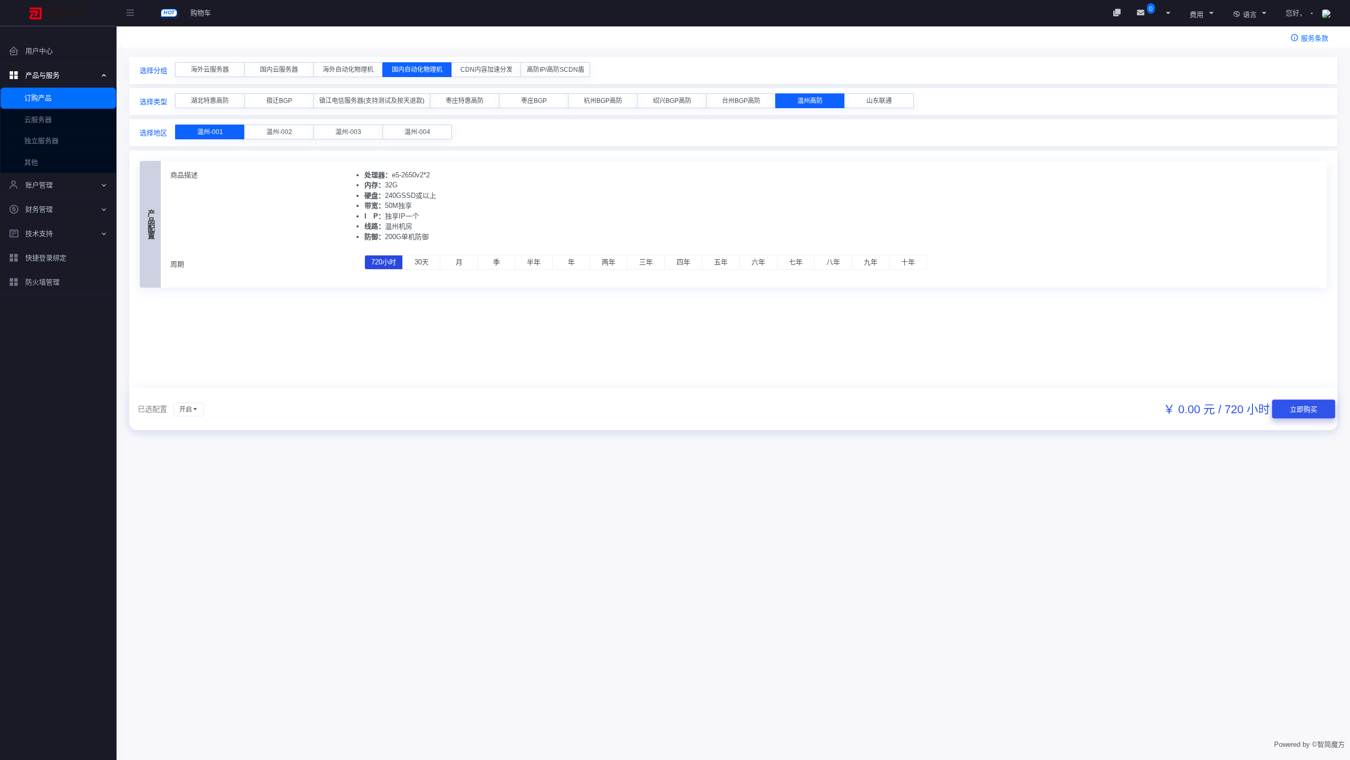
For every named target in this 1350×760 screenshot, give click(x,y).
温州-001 (210, 132)
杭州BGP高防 (603, 100)
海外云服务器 (210, 69)
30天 (421, 262)
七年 (796, 262)
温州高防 (810, 100)
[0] (1142, 13)
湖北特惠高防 (210, 100)
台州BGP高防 (741, 100)
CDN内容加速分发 (486, 69)
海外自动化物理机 (348, 69)
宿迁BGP (279, 100)
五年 (721, 262)
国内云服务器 (279, 69)
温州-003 (348, 132)
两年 (608, 262)
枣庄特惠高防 (465, 100)
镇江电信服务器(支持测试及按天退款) (372, 100)
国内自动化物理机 (417, 69)
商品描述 (184, 175)
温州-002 (279, 132)
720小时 (383, 262)
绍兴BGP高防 (672, 100)
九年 (871, 262)
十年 (908, 262)
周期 (177, 264)
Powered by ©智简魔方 (1309, 744)
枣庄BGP (534, 100)
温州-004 (417, 132)
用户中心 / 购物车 (171, 40)
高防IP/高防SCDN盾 (555, 69)
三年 (646, 262)
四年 (683, 262)
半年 (534, 262)
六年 (758, 262)
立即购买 (1303, 409)
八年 (833, 262)
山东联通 (879, 100)
